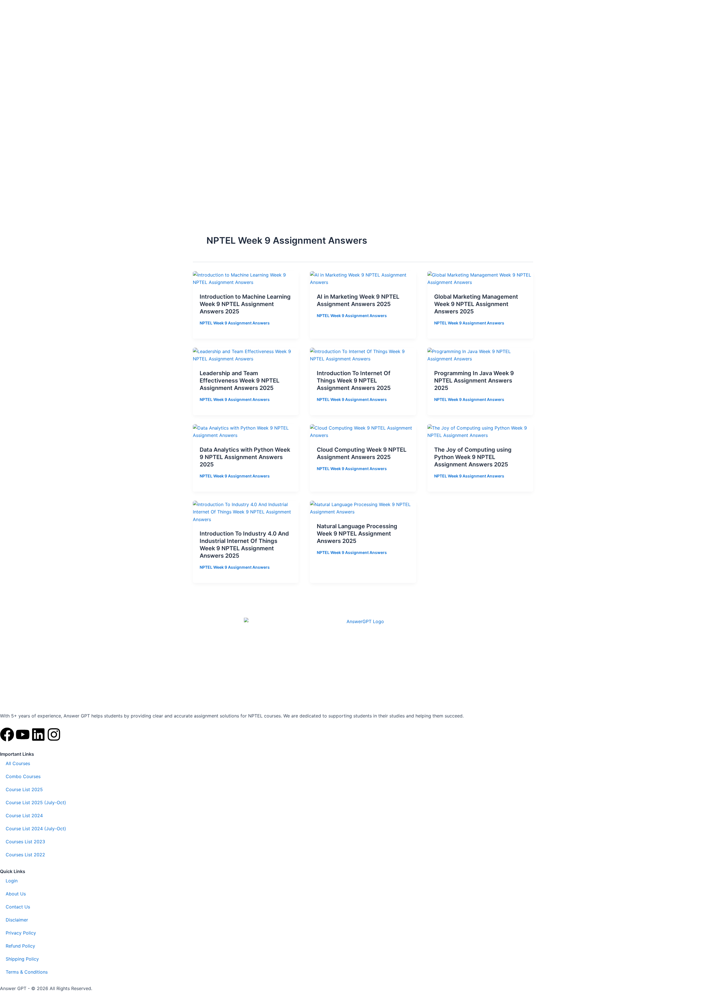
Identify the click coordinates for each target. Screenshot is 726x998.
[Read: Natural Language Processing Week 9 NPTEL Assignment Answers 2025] (363, 508)
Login (12, 881)
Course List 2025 (24, 789)
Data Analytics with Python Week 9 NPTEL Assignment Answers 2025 (245, 457)
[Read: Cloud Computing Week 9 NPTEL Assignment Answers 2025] (363, 431)
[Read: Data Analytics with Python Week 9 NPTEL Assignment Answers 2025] (246, 431)
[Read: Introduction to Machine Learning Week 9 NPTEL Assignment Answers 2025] (246, 278)
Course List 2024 (24, 815)
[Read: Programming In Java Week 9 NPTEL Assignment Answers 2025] (480, 355)
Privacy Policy (21, 933)
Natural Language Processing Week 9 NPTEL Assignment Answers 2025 (357, 533)
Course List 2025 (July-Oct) (36, 802)
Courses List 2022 (25, 854)
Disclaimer (17, 920)
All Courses (18, 763)
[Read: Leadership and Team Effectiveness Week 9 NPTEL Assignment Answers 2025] (246, 355)
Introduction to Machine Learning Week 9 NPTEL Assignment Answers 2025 (245, 304)
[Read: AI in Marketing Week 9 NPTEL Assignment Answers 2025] (363, 278)
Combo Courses (23, 776)
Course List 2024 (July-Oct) (36, 828)
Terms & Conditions (27, 972)
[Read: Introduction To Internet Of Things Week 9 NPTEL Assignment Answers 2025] (363, 355)
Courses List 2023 (25, 841)
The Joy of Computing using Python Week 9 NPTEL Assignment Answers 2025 (473, 457)
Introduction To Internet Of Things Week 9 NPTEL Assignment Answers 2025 (354, 380)
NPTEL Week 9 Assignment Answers (235, 322)
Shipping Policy (22, 959)
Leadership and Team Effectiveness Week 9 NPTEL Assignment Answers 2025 (239, 380)
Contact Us (18, 907)
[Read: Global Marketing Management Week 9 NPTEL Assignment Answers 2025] (480, 278)
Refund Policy (20, 946)
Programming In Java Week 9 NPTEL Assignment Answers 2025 (474, 380)
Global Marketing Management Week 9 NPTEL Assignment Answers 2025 (476, 304)
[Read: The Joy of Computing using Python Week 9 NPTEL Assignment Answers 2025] (480, 431)
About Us (16, 894)
